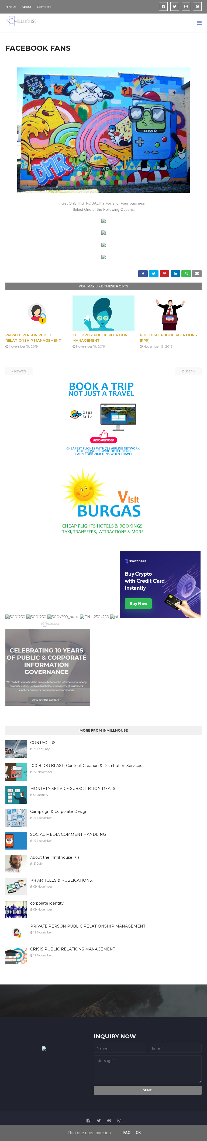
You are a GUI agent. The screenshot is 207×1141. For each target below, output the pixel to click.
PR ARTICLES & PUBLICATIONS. (61, 880)
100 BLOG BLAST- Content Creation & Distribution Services (86, 765)
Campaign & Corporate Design (59, 811)
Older (187, 371)
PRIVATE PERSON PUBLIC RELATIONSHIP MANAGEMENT (87, 926)
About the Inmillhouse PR (54, 857)
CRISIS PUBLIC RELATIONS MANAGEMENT (72, 949)
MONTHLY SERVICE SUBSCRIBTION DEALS (72, 788)
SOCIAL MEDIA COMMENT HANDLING (68, 834)
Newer (20, 371)
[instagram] (186, 6)
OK (138, 1132)
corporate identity (47, 903)
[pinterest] (197, 6)
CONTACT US (43, 742)
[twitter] (174, 6)
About (27, 7)
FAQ (126, 1132)
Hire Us (10, 7)
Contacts (44, 7)
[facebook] (163, 6)
